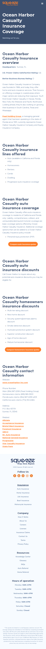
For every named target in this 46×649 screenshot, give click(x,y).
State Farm (7, 446)
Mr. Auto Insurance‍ (11, 435)
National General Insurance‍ (15, 438)
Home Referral (23, 572)
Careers (23, 524)
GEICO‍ (5, 432)
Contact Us (23, 536)
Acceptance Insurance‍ (13, 423)
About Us (23, 521)
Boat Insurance (23, 500)
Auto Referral (23, 568)
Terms (23, 540)
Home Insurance (23, 493)
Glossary (23, 560)
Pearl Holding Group (11, 116)
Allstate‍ (6, 420)
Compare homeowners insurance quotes (23, 349)
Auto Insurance (23, 489)
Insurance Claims (23, 532)
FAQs (23, 564)
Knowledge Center (23, 556)
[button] (42, 3)
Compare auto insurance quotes (23, 244)
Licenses (23, 528)
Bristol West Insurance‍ (13, 426)
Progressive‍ (7, 441)
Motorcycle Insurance (23, 504)
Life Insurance (23, 496)
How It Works (23, 517)
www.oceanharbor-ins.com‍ (15, 383)
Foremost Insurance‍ (11, 429)
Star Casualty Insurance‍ (13, 443)
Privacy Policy (23, 544)
